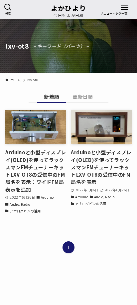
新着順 (51, 96)
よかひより (68, 8)
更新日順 (82, 96)
